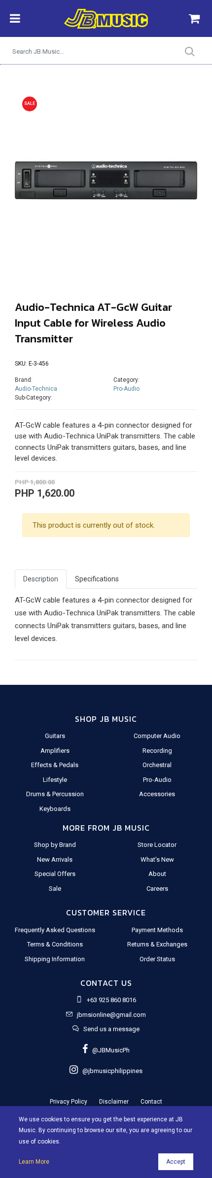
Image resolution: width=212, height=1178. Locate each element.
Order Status (157, 959)
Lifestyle (55, 779)
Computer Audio (157, 736)
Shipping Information (55, 959)
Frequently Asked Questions (55, 930)
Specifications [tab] (97, 579)
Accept (175, 1161)
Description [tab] (40, 579)
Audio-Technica (36, 388)
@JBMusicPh (109, 1050)
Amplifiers (55, 750)
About (157, 873)
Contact (151, 1101)
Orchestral (157, 765)
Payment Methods (157, 930)
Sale (55, 888)
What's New (157, 859)
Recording (157, 750)
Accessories (157, 794)
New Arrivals (54, 859)
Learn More (34, 1161)
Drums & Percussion (55, 794)
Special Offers (55, 873)
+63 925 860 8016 (111, 1000)
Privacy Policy (68, 1101)
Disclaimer (114, 1101)
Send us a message (111, 1029)
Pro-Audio (126, 388)
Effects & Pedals (54, 765)
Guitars (55, 736)
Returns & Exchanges (157, 944)
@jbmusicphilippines (110, 1071)
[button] (28, 182)
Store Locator (157, 844)
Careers (157, 888)
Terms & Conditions (55, 944)
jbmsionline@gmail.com (111, 1014)
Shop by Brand (55, 844)
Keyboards (55, 808)
